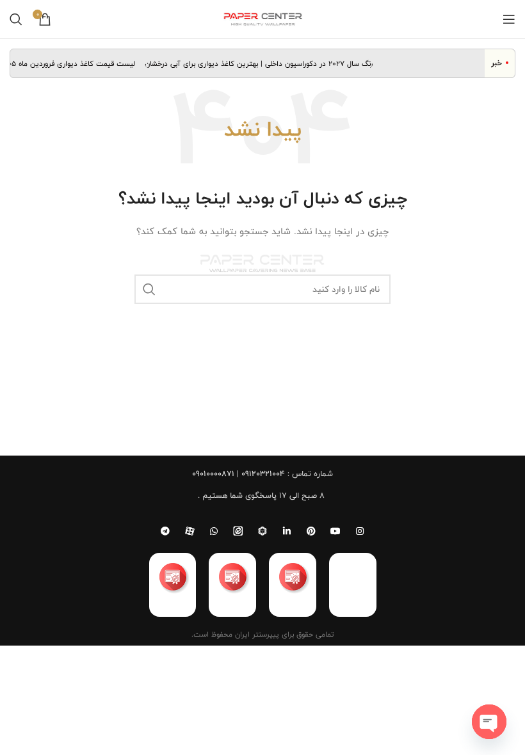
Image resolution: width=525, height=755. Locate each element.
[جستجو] (16, 19)
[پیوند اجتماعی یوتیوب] (335, 531)
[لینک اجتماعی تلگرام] (165, 531)
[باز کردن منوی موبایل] (509, 19)
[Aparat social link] (189, 531)
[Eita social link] (238, 531)
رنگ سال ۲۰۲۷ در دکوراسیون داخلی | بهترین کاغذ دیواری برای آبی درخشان (262, 63)
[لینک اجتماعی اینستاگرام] (359, 531)
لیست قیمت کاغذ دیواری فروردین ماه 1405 (72, 63)
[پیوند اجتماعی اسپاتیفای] (262, 531)
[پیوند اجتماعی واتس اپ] (213, 531)
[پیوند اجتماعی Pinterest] (311, 531)
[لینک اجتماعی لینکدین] (286, 531)
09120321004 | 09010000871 (238, 473)
